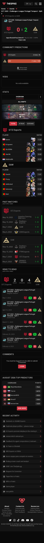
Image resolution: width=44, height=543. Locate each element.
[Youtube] (27, 520)
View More (22, 408)
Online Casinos (35, 510)
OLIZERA (9, 149)
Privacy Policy (6, 510)
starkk (8, 154)
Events (12, 9)
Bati (7, 194)
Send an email (20, 510)
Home (3, 9)
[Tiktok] (18, 520)
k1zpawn (9, 144)
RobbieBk (9, 159)
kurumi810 (15, 395)
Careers (6, 508)
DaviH (8, 174)
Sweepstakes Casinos (35, 512)
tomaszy (9, 189)
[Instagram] (14, 520)
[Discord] (22, 520)
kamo (8, 139)
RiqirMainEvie (16, 387)
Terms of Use (6, 512)
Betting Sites (35, 508)
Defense (30, 123)
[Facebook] (32, 520)
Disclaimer (6, 516)
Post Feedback (20, 512)
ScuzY (13, 399)
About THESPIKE (6, 514)
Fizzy (8, 179)
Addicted (9, 184)
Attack (21, 123)
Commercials (19, 508)
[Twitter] (10, 520)
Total (13, 123)
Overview (20, 97)
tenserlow (14, 403)
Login (22, 366)
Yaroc (13, 391)
